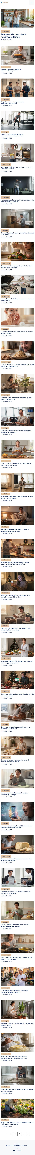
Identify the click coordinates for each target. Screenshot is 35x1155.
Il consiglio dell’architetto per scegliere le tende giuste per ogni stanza (17, 497)
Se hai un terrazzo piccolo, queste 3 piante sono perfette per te (17, 1024)
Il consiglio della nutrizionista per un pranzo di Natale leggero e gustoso (16, 662)
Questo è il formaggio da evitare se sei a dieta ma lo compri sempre (16, 859)
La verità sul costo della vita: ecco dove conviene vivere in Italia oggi (14, 991)
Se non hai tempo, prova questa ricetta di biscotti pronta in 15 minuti (15, 761)
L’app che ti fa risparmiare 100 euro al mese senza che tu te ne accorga (15, 629)
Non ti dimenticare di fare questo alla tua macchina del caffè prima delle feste (15, 563)
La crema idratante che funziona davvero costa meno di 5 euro (17, 332)
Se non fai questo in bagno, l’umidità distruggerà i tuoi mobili (17, 234)
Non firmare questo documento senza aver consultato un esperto (15, 892)
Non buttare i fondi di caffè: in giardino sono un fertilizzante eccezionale (17, 1123)
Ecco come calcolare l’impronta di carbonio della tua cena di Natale (17, 695)
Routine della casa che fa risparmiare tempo (13, 35)
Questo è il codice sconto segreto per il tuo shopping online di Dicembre (15, 596)
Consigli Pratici (5, 31)
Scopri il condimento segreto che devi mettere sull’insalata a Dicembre (16, 266)
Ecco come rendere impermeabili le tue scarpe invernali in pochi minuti (16, 728)
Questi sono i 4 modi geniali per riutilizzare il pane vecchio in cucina (16, 464)
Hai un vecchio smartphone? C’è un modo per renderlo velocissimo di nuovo (16, 826)
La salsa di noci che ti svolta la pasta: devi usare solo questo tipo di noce (17, 365)
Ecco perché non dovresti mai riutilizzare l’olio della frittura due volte (16, 958)
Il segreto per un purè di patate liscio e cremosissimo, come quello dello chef (14, 1057)
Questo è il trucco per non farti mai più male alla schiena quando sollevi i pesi (12, 135)
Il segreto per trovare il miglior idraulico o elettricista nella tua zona (12, 102)
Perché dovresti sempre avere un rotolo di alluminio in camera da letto (15, 530)
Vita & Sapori (5, 132)
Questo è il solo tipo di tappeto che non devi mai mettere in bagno (17, 1090)
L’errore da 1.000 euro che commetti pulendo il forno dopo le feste (16, 168)
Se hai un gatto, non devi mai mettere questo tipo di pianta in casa (16, 398)
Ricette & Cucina (6, 67)
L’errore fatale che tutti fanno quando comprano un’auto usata (17, 299)
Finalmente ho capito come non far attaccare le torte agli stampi (11, 70)
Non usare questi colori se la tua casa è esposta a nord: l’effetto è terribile (17, 201)
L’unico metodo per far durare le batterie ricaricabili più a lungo (14, 794)
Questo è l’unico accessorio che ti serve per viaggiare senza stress (16, 431)
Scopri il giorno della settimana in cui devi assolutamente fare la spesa (15, 925)
